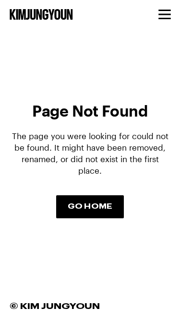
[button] (164, 14)
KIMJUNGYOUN (41, 15)
